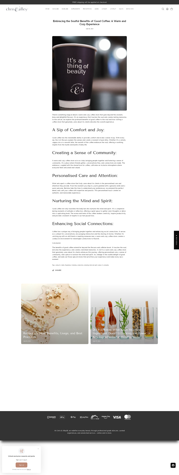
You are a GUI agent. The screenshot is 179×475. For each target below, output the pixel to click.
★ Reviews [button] (176, 240)
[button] (96, 9)
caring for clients (59, 265)
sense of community (103, 265)
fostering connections (77, 265)
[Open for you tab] (173, 465)
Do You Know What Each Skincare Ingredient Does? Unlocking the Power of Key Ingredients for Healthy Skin (121, 333)
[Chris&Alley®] (17, 9)
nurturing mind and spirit (90, 265)
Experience (68, 265)
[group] (89, 2)
